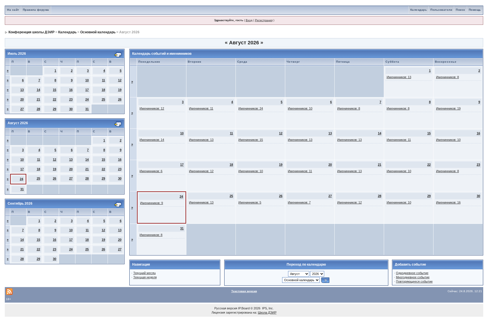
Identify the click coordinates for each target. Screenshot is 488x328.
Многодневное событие (413, 277)
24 (87, 99)
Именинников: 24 (250, 108)
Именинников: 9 (151, 203)
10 (87, 80)
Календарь (418, 9)
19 (119, 89)
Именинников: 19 (448, 108)
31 (87, 109)
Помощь (475, 9)
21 (38, 99)
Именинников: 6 (151, 171)
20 (22, 99)
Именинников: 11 (201, 108)
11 (103, 80)
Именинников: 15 (250, 139)
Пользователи (441, 9)
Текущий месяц (144, 273)
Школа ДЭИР (267, 312)
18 (103, 89)
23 (71, 99)
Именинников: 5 (249, 202)
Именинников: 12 (152, 108)
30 (71, 109)
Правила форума (36, 9)
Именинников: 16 (448, 202)
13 (22, 89)
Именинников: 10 (300, 108)
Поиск (460, 9)
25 (103, 99)
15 (54, 89)
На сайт (13, 9)
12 (119, 80)
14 (38, 89)
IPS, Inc (267, 308)
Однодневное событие (412, 273)
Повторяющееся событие (414, 281)
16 (71, 89)
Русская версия (225, 308)
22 (54, 99)
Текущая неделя (145, 277)
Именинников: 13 (399, 77)
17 (87, 89)
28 (38, 109)
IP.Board (244, 308)
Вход (249, 20)
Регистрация (264, 20)
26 (119, 99)
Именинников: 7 (299, 202)
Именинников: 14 (152, 139)
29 (54, 109)
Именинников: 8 (447, 77)
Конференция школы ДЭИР (31, 32)
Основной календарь (98, 32)
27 (22, 109)
